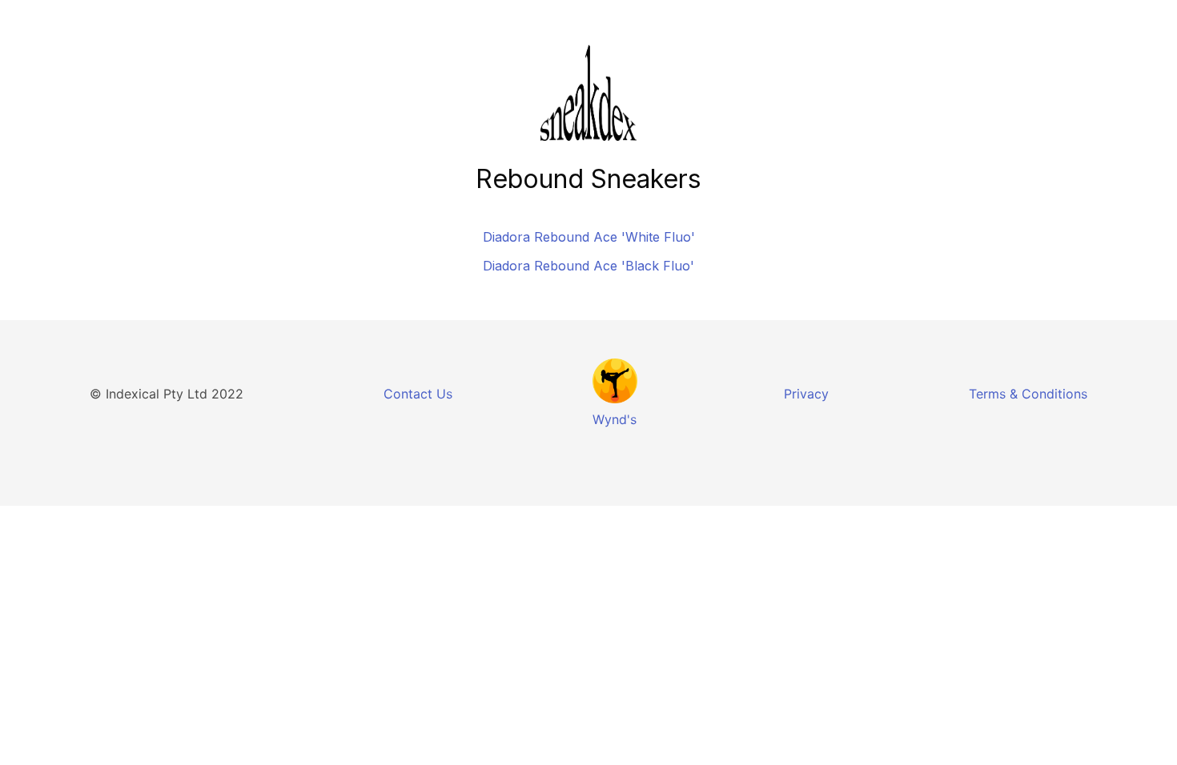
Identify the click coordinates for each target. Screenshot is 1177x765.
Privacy (806, 394)
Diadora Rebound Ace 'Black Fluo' (588, 266)
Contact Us (418, 394)
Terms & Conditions (1028, 394)
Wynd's (615, 419)
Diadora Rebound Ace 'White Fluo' (589, 237)
